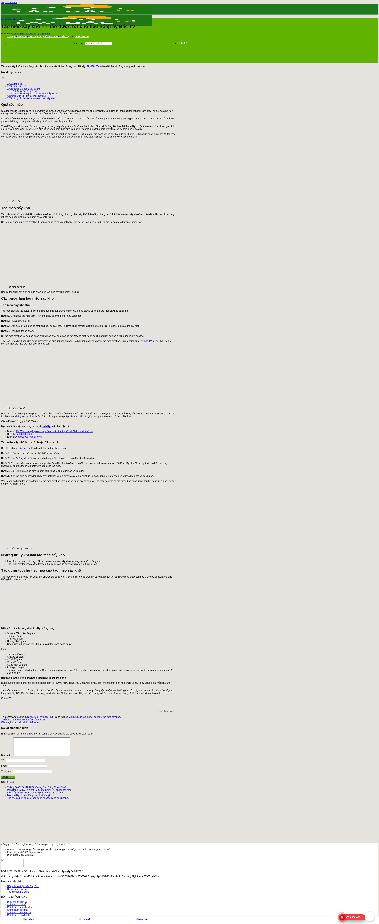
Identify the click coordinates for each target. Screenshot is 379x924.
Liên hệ (65, 36)
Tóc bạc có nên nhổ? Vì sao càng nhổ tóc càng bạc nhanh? (38, 798)
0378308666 (25, 434)
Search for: (78, 43)
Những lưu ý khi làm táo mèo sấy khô (27, 96)
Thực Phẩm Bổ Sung (18, 892)
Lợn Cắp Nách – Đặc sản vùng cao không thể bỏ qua (35, 792)
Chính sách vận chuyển (19, 907)
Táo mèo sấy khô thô (27, 91)
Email (4, 766)
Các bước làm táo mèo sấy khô (24, 89)
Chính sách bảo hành (18, 915)
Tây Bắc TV (93, 66)
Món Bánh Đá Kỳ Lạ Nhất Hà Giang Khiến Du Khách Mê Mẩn (39, 790)
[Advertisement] (88, 604)
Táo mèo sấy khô (17, 86)
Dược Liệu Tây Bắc (17, 889)
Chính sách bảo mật (17, 910)
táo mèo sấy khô (111, 717)
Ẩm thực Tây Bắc (39, 36)
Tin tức (19, 19)
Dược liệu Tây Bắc (8, 19)
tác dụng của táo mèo (80, 717)
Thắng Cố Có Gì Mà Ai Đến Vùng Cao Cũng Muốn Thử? (36, 787)
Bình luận (7, 755)
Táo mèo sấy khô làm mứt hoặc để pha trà (37, 93)
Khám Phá (55, 36)
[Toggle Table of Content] (3, 78)
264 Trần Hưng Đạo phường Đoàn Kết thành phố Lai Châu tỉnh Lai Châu (54, 431)
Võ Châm (45, 33)
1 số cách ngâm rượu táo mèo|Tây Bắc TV (23, 719)
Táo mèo (97, 717)
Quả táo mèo (15, 84)
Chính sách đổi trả (16, 904)
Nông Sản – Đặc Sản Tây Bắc (23, 886)
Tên (3, 760)
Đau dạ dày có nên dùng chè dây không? (28, 795)
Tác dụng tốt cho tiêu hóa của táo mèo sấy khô (31, 98)
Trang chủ (13, 36)
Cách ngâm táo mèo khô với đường (20, 722)
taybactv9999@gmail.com (28, 436)
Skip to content (9, 2)
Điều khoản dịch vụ (17, 902)
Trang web (6, 771)
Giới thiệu (24, 36)
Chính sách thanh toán (19, 912)
